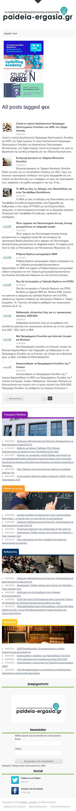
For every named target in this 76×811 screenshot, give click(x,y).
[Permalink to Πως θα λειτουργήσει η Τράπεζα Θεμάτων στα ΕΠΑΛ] (7, 285)
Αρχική (7, 33)
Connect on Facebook (32, 789)
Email (18, 739)
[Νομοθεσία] (38, 634)
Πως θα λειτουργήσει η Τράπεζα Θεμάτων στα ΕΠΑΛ (45, 281)
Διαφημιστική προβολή (14, 806)
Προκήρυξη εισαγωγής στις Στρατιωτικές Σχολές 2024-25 (44, 529)
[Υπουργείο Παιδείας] (38, 427)
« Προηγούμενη (14, 398)
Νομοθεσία (10, 622)
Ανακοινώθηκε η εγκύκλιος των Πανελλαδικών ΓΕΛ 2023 (43, 656)
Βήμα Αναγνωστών (38, 806)
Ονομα (18, 748)
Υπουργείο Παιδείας (15, 414)
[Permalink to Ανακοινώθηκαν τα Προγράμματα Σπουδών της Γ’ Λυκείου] (7, 367)
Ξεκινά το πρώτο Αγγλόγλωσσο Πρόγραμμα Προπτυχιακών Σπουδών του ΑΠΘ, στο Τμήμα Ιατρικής (41, 127)
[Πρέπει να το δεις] (38, 501)
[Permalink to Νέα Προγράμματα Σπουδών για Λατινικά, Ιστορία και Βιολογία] (7, 339)
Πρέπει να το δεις (13, 488)
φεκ (15, 33)
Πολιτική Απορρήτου (60, 806)
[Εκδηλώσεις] (38, 564)
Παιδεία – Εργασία (28, 802)
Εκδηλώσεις (10, 551)
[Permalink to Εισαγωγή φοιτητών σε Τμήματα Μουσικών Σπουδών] (7, 161)
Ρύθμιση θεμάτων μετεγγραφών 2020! (36, 254)
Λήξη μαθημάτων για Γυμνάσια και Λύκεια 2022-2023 (42, 659)
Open (38, 2)
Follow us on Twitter (31, 778)
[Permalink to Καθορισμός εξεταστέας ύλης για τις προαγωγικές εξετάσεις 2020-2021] (7, 316)
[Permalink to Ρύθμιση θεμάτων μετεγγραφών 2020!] (7, 257)
